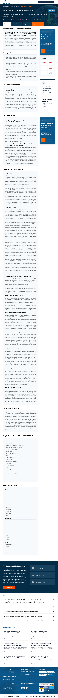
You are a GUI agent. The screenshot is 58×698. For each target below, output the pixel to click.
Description (7, 23)
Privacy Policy (29, 696)
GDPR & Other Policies (47, 696)
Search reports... (43, 1)
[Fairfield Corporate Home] (10, 671)
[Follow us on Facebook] (24, 688)
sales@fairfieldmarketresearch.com (28, 683)
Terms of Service (37, 696)
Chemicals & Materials (15, 6)
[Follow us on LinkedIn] (27, 688)
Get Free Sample (43, 51)
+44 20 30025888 (27, 674)
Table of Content (17, 24)
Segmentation (27, 24)
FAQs (54, 696)
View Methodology (9, 587)
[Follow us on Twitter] (22, 688)
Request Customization (50, 51)
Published (7, 6)
